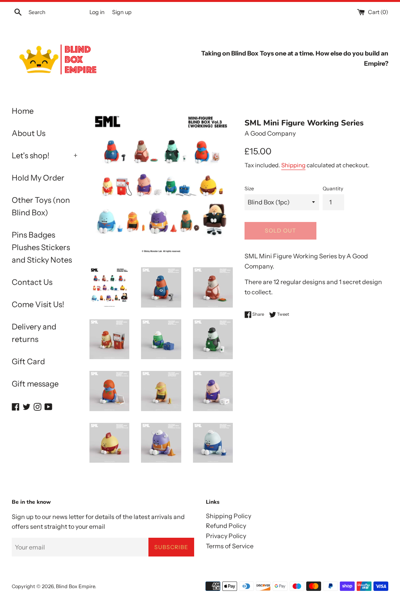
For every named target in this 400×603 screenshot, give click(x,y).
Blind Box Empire (75, 586)
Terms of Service (230, 546)
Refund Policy (226, 526)
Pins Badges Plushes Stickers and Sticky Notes (42, 247)
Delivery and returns (34, 333)
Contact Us (32, 282)
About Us (28, 133)
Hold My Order (38, 178)
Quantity (333, 188)
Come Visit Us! (38, 304)
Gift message (35, 383)
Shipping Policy (228, 516)
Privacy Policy (226, 536)
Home (23, 111)
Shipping (293, 165)
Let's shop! (45, 155)
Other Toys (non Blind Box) (41, 206)
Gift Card (28, 361)
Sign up (122, 12)
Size (249, 188)
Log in (97, 12)
